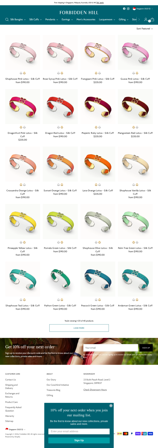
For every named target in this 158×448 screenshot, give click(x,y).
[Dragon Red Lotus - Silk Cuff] (60, 106)
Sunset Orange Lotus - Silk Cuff (60, 190)
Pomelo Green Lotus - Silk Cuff (60, 248)
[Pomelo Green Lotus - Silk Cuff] (60, 221)
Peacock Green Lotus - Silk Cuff (97, 305)
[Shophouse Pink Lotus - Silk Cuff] (22, 52)
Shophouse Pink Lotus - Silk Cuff (22, 78)
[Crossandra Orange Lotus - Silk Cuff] (22, 164)
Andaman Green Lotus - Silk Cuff (135, 305)
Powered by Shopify (12, 437)
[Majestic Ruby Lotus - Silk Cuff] (97, 106)
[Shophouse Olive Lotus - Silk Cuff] (97, 221)
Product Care (11, 402)
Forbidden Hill (24, 434)
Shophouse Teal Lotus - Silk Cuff (23, 305)
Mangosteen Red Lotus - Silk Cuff (135, 133)
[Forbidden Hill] (79, 12)
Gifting (50, 395)
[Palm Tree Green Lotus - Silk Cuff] (135, 221)
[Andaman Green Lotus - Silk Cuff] (135, 279)
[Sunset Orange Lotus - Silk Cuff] (60, 164)
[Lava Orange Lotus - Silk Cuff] (97, 164)
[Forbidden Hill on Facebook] (124, 8)
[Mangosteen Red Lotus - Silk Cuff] (135, 106)
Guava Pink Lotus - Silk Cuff (135, 78)
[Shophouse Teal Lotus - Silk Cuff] (22, 279)
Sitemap (9, 421)
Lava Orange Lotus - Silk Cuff (98, 190)
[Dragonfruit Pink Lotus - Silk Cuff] (22, 106)
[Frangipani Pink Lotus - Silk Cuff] (97, 52)
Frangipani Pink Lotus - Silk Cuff (97, 78)
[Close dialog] (110, 405)
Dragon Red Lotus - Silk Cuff (60, 133)
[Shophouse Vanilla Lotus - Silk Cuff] (135, 164)
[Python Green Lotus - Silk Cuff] (60, 279)
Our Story (51, 379)
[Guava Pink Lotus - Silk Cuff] (135, 52)
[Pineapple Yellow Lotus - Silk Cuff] (22, 221)
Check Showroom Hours (95, 389)
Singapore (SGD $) (143, 9)
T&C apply (100, 3)
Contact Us (10, 379)
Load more (79, 328)
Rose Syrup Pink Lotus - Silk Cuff (60, 78)
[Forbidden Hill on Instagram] (128, 8)
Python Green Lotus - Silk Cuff (60, 305)
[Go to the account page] (144, 19)
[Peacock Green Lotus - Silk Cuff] (97, 279)
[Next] (139, 19)
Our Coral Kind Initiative (58, 385)
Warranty (9, 416)
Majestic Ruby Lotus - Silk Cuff (98, 133)
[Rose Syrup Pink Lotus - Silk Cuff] (60, 52)
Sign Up (79, 440)
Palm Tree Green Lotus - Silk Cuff (135, 248)
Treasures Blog (53, 390)
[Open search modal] (7, 19)
